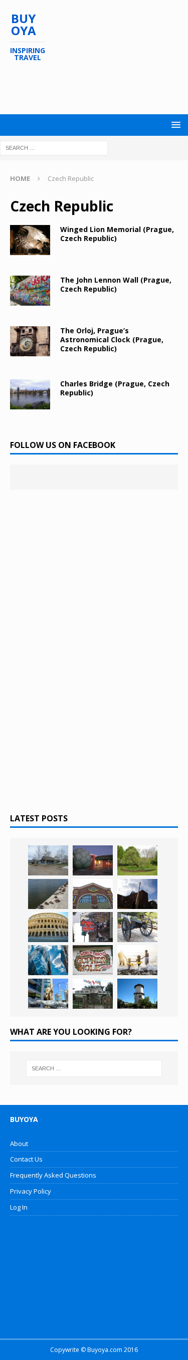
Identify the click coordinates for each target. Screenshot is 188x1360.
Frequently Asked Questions (53, 1175)
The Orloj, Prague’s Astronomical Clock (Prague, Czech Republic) (111, 339)
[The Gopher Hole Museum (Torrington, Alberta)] (93, 960)
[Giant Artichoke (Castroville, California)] (93, 860)
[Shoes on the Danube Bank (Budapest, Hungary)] (48, 894)
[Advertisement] (99, 88)
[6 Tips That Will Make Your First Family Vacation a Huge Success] (137, 960)
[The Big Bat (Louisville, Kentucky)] (137, 894)
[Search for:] (54, 147)
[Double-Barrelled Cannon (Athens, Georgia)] (137, 927)
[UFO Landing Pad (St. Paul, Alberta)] (93, 994)
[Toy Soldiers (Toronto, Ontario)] (48, 994)
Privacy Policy (30, 1191)
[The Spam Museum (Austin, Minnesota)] (93, 894)
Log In (19, 1207)
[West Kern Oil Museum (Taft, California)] (48, 860)
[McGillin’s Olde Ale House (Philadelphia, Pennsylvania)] (93, 927)
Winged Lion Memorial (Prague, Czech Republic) (117, 233)
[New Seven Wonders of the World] (48, 927)
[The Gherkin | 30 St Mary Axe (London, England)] (48, 960)
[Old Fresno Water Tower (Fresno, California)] (137, 994)
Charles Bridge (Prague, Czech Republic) (114, 388)
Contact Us (26, 1159)
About (19, 1143)
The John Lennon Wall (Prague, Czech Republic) (115, 284)
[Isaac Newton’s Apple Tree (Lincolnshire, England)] (137, 860)
